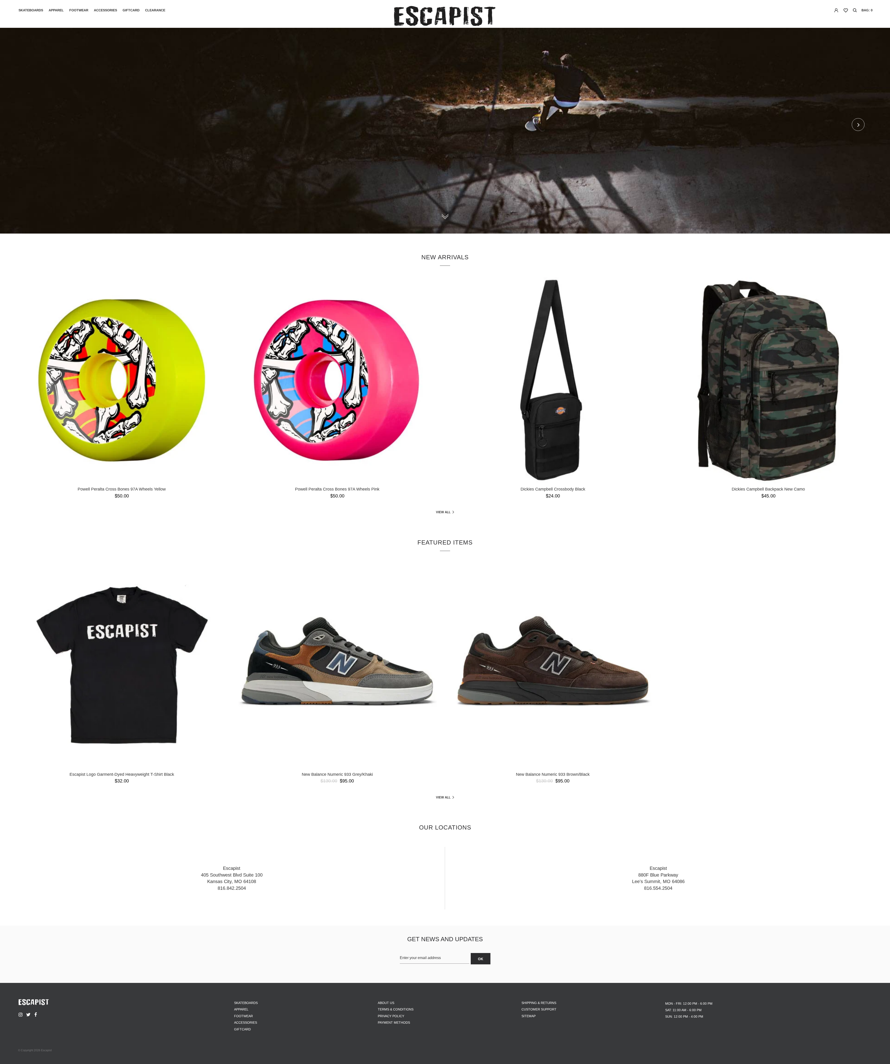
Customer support (538, 1009)
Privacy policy (391, 1016)
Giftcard (131, 10)
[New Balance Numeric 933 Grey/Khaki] (337, 665)
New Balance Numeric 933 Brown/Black (553, 774)
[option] (445, 131)
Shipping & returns (538, 1003)
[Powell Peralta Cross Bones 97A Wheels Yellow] (122, 380)
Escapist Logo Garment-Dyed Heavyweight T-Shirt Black (122, 774)
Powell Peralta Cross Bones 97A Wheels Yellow (122, 489)
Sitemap (528, 1016)
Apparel (56, 10)
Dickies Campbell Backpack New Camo (768, 489)
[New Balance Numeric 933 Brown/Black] (553, 665)
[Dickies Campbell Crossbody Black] (553, 380)
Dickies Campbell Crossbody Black (553, 489)
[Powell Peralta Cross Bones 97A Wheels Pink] (337, 380)
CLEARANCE (155, 10)
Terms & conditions (395, 1009)
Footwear (78, 10)
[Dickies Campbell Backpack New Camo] (768, 380)
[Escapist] (445, 17)
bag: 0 (867, 10)
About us (386, 1003)
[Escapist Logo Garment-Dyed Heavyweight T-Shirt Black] (122, 665)
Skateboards (31, 10)
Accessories (105, 10)
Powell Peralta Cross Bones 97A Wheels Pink (337, 489)
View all (443, 512)
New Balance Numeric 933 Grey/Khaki (337, 774)
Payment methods (394, 1022)
